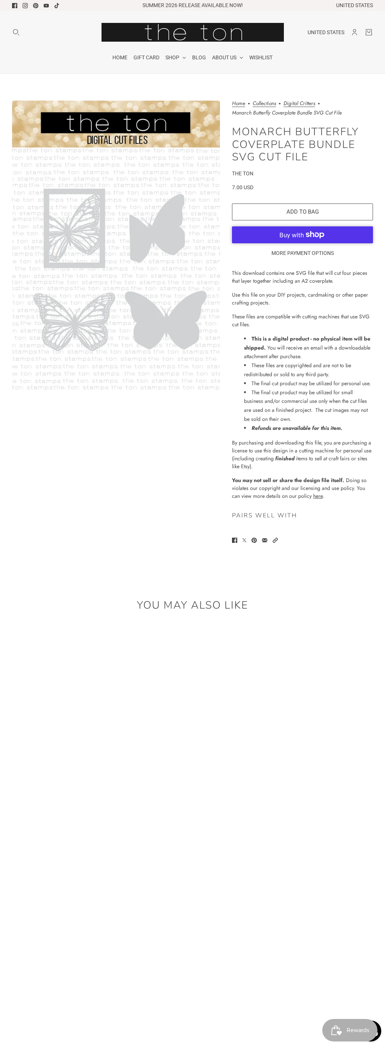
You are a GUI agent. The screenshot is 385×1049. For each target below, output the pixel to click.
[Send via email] (265, 540)
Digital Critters (299, 104)
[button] (275, 540)
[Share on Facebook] (234, 540)
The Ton (242, 173)
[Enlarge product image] (116, 246)
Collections (264, 104)
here (318, 496)
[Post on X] (244, 540)
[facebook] (15, 6)
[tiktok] (57, 6)
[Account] (354, 32)
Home (238, 104)
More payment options (302, 253)
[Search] (16, 32)
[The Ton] (193, 32)
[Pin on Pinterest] (254, 540)
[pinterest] (36, 6)
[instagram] (25, 6)
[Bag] (369, 32)
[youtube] (46, 6)
